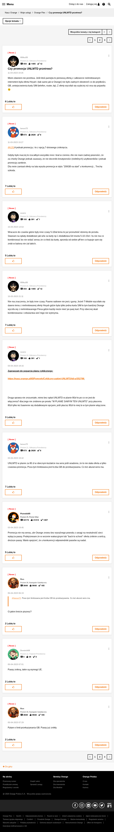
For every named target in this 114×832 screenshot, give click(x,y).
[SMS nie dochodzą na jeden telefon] (104, 32)
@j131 (11, 147)
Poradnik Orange (43, 819)
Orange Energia (60, 819)
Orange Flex (39, 12)
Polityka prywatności (28, 823)
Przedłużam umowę (10, 784)
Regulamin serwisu (96, 819)
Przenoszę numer (9, 781)
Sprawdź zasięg (36, 784)
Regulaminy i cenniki (11, 788)
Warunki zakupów (9, 823)
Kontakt (85, 784)
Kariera (85, 788)
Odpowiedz (101, 107)
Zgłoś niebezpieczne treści (96, 816)
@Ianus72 (16, 598)
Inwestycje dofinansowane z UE (15, 826)
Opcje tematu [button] (12, 21)
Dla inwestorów (59, 784)
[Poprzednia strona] (90, 40)
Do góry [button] (8, 766)
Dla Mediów (57, 788)
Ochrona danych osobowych (50, 823)
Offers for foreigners (94, 823)
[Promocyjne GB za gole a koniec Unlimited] (109, 32)
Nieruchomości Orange (74, 823)
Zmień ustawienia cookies (72, 816)
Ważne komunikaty (77, 819)
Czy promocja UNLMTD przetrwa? (30, 68)
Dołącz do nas (76, 4)
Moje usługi (25, 12)
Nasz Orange (11, 12)
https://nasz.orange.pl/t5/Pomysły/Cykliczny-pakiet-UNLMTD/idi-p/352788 (46, 378)
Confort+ (30, 819)
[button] (109, 55)
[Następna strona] (109, 40)
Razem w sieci (52, 816)
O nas (85, 781)
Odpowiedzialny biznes (34, 816)
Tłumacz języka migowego (13, 819)
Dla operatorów (59, 781)
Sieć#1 (18, 816)
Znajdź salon (35, 781)
